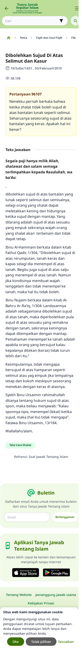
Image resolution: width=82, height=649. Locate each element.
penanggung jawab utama (55, 595)
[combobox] (31, 20)
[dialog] (39, 628)
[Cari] (75, 21)
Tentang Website (19, 595)
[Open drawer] (77, 8)
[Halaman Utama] (8, 38)
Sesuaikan (66, 641)
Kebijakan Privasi (41, 603)
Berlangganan (64, 517)
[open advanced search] (61, 21)
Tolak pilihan (41, 641)
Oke (16, 641)
